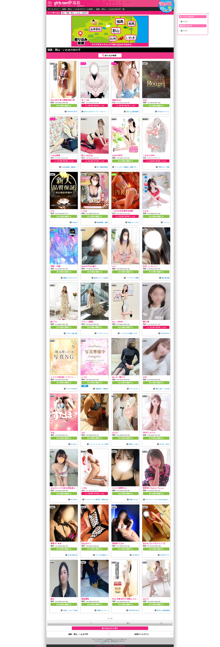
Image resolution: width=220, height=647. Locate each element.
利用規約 (103, 643)
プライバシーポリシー (113, 643)
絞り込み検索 (110, 55)
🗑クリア (184, 22)
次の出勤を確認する (63, 106)
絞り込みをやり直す (110, 628)
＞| (161, 623)
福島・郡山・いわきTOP (78, 634)
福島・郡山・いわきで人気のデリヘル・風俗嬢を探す (69, 6)
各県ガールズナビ (141, 634)
